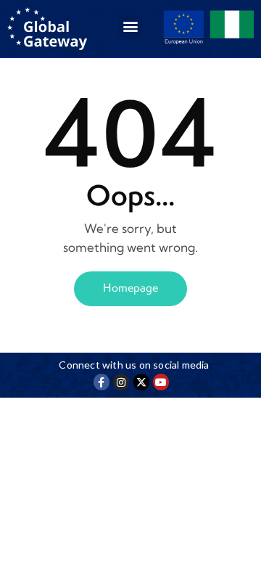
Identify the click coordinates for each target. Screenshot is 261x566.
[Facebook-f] (101, 382)
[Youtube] (161, 382)
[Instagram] (121, 382)
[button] (130, 26)
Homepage (130, 287)
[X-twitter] (141, 382)
